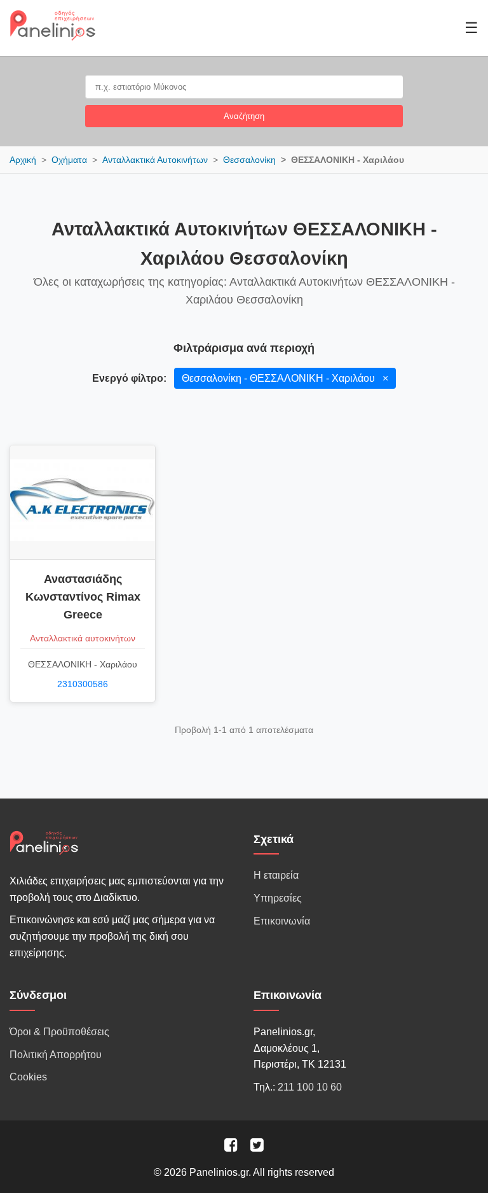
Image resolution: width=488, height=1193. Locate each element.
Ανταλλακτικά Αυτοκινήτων (155, 160)
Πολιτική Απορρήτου (56, 1054)
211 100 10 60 (310, 1087)
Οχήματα (69, 160)
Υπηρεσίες (278, 898)
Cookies (28, 1076)
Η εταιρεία (276, 875)
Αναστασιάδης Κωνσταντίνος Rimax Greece (82, 597)
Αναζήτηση (244, 116)
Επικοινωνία (282, 921)
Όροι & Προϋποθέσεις (59, 1031)
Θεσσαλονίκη (249, 160)
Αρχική (23, 160)
